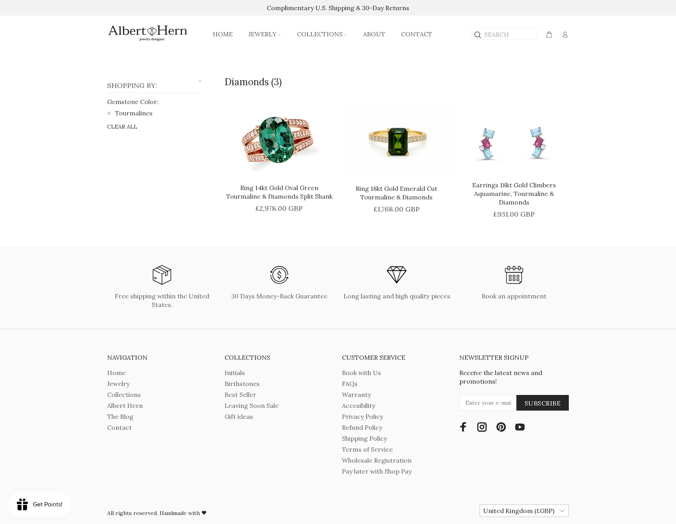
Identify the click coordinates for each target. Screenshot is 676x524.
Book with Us (361, 373)
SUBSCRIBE (543, 403)
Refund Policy (362, 427)
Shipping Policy (364, 438)
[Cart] (549, 35)
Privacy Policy (362, 416)
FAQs (350, 384)
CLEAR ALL (122, 126)
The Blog (120, 416)
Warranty (356, 394)
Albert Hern (125, 405)
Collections (124, 394)
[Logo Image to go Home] (148, 33)
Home (116, 373)
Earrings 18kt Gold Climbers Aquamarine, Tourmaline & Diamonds (514, 193)
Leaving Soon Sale (252, 405)
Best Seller (240, 394)
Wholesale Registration (377, 460)
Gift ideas (239, 416)
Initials (235, 373)
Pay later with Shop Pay (377, 471)
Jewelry (118, 384)
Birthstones (242, 384)
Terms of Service (367, 449)
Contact (119, 427)
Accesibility (358, 405)
